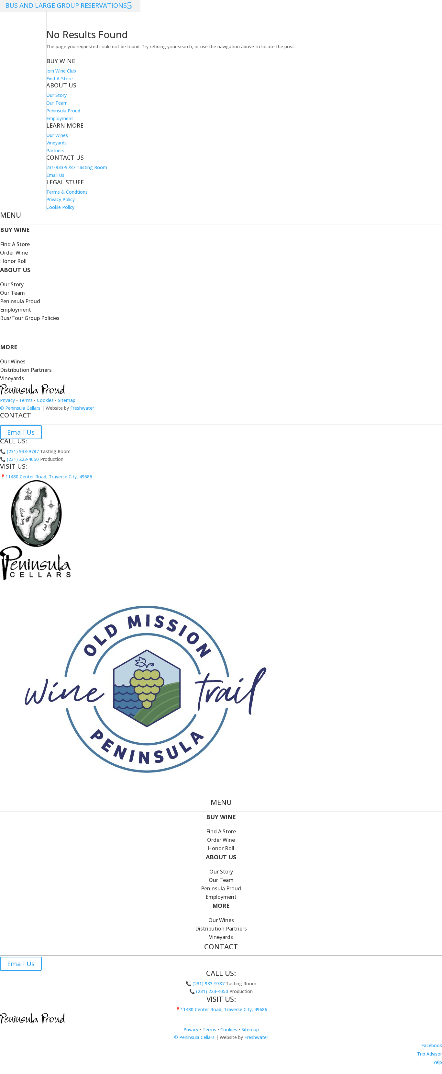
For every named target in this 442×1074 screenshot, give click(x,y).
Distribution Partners (26, 369)
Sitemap (66, 400)
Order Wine (14, 252)
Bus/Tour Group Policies (30, 318)
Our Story (56, 95)
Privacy (7, 400)
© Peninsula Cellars (20, 408)
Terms (26, 400)
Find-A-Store (59, 78)
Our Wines (57, 135)
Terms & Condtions (67, 192)
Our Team (57, 103)
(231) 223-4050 (22, 459)
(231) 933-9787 (22, 451)
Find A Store (15, 244)
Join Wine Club (61, 71)
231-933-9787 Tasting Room (76, 167)
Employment (59, 118)
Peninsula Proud (63, 111)
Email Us (55, 175)
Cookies (45, 400)
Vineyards (56, 143)
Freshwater (82, 408)
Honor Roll (13, 261)
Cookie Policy (60, 207)
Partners (55, 150)
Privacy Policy (60, 199)
